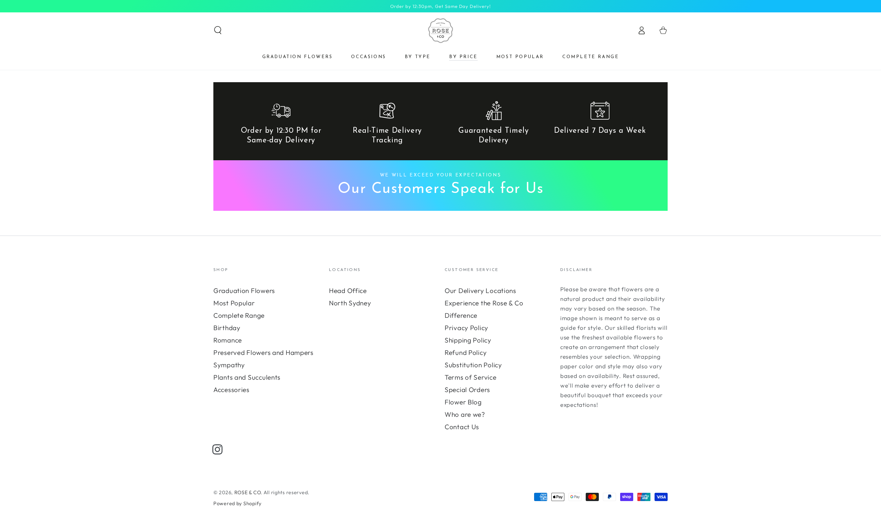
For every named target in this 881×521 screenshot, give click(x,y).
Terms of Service (471, 377)
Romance (227, 340)
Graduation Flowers (244, 290)
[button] (218, 30)
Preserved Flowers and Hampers (263, 352)
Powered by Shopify (237, 503)
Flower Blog (463, 402)
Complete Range (239, 315)
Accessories (231, 390)
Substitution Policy (473, 365)
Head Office (348, 290)
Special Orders (467, 390)
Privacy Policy (466, 328)
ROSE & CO (247, 492)
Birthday (227, 328)
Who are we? (465, 414)
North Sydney (350, 303)
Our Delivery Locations (480, 290)
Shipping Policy (468, 340)
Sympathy (229, 365)
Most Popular (234, 303)
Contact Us (462, 427)
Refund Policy (466, 352)
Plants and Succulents (246, 377)
